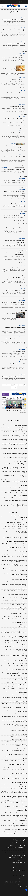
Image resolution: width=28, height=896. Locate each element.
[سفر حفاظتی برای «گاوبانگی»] (20, 144)
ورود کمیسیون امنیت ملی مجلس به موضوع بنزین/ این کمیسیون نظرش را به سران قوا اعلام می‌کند (14, 585)
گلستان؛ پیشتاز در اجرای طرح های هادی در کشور (15, 228)
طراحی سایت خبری (22, 889)
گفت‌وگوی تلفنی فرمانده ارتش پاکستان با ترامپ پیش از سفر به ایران (15, 458)
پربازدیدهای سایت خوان (14, 421)
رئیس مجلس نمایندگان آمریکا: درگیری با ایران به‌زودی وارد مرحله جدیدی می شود (14, 484)
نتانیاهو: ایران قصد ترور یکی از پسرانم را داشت (18, 519)
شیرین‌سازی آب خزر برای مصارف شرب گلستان (15, 290)
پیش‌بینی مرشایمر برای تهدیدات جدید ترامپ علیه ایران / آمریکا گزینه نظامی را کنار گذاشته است (14, 649)
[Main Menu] (25, 6)
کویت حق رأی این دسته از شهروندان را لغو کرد (18, 490)
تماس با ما (23, 868)
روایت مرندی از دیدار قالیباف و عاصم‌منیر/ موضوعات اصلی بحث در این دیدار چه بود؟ (14, 516)
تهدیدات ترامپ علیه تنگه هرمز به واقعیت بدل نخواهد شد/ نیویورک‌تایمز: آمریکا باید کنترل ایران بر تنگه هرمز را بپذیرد (15, 525)
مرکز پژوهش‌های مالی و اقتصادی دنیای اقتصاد (16, 857)
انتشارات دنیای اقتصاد (21, 853)
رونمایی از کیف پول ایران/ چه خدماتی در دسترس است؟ (16, 646)
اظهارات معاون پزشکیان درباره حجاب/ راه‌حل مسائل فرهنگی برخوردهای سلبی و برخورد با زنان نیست (15, 573)
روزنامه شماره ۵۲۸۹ (22, 104)
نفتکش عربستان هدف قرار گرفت (21, 588)
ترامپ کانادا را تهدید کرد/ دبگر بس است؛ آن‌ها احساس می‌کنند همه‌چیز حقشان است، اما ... (15, 538)
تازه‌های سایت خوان (14, 513)
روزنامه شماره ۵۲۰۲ (22, 361)
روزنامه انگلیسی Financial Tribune (18, 862)
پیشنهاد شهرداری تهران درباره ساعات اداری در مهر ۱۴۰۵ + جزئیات (14, 535)
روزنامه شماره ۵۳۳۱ (22, 41)
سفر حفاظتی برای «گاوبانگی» (19, 147)
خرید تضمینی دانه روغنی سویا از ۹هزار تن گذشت (9, 69)
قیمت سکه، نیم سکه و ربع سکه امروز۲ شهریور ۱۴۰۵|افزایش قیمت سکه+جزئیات (14, 601)
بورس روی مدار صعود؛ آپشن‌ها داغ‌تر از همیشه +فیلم (17, 541)
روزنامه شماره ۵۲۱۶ (22, 300)
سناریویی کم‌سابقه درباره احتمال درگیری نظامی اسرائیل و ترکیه (15, 481)
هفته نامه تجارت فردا (21, 847)
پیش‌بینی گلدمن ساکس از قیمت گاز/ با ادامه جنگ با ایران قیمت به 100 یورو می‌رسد (14, 803)
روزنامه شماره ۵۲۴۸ (22, 238)
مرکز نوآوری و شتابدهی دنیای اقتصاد (18, 855)
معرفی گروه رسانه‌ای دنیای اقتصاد (18, 842)
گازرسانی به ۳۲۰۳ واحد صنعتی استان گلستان (15, 267)
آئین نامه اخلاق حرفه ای (20, 878)
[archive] (6, 882)
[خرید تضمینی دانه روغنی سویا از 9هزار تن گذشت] (20, 68)
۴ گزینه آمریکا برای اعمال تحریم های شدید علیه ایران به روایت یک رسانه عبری (14, 475)
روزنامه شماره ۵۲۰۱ (22, 374)
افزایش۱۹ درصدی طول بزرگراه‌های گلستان (16, 364)
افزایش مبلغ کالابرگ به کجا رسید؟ (20, 495)
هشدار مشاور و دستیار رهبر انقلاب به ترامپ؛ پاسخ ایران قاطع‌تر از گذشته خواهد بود (14, 544)
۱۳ (6, 385)
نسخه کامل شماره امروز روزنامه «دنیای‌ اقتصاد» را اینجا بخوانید (15, 411)
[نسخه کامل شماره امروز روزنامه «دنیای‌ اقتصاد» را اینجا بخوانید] (14, 400)
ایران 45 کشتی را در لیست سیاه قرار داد (19, 782)
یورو (14, 2)
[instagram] (22, 882)
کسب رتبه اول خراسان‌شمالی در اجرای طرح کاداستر (14, 339)
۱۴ (3, 385)
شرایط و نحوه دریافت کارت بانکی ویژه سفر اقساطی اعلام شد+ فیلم (14, 479)
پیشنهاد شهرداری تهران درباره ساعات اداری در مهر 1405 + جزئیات (14, 695)
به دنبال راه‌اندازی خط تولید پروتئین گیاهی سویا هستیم (13, 19)
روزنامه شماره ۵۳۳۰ (22, 53)
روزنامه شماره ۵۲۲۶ (22, 288)
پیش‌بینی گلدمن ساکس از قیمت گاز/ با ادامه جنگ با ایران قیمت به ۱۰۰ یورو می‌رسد (14, 643)
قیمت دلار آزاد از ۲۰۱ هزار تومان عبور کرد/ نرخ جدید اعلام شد (15, 497)
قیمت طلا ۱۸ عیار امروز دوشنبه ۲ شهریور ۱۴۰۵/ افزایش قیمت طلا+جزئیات (15, 610)
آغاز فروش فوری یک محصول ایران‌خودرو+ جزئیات (17, 594)
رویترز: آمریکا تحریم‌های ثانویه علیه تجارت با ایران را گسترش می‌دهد (14, 616)
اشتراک (12, 868)
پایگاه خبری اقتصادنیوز (10, 847)
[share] (11, 882)
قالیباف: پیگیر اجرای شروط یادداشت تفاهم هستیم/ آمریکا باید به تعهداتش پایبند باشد (15, 531)
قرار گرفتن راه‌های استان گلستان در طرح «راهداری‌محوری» (13, 376)
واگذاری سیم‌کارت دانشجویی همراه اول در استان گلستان (13, 157)
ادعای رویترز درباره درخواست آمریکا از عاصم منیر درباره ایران (15, 554)
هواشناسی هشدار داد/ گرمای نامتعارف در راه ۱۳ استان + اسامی (15, 451)
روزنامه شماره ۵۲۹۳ (22, 90)
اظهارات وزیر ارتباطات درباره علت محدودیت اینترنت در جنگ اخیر (15, 528)
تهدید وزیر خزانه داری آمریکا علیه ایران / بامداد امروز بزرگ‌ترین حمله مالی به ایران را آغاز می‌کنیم (15, 424)
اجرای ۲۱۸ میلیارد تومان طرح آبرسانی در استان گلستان (13, 302)
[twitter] (19, 882)
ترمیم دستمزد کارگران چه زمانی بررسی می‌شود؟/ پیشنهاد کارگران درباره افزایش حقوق (15, 625)
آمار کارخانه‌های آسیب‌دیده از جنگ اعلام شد (19, 570)
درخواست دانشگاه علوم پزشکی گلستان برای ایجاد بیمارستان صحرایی (15, 241)
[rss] (14, 882)
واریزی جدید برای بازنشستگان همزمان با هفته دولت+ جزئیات (15, 607)
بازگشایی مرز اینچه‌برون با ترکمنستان (17, 106)
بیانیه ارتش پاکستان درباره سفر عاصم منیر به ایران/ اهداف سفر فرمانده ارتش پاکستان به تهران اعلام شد (15, 436)
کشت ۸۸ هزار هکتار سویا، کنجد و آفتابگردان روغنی (14, 169)
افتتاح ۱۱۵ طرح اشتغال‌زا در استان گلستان (16, 203)
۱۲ (9, 385)
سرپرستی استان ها (21, 870)
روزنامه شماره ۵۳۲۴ (12, 66)
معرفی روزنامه (22, 875)
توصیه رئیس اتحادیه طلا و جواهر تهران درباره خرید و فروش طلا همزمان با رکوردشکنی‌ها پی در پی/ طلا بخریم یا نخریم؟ (14, 637)
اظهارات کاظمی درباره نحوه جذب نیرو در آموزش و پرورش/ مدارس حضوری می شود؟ (14, 472)
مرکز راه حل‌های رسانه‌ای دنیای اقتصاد (18, 860)
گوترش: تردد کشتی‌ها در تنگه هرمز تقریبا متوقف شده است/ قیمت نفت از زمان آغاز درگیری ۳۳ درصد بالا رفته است (14, 561)
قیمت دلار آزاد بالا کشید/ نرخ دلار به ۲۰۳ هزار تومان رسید (16, 669)
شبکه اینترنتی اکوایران (11, 845)
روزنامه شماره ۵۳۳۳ (22, 17)
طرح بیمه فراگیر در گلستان (19, 55)
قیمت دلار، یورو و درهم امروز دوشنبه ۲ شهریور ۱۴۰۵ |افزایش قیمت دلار (15, 597)
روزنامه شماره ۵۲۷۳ (22, 178)
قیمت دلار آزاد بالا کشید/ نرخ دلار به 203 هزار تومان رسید (16, 829)
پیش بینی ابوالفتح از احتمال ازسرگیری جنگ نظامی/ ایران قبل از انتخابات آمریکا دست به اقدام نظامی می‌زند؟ (15, 464)
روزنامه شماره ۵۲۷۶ (4, 167)
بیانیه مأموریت (14, 875)
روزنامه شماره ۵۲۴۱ (22, 265)
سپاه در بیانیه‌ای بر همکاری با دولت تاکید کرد (18, 628)
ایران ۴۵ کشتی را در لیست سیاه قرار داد (19, 622)
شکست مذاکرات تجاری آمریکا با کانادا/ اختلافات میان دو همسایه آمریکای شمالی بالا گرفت (15, 551)
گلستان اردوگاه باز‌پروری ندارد (19, 351)
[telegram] (16, 882)
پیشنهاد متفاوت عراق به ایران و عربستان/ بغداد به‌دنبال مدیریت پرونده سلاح (15, 454)
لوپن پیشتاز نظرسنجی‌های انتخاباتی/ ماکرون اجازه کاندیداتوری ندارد (14, 582)
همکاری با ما (13, 870)
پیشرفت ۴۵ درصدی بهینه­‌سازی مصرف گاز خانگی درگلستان (15, 119)
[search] (2, 6)
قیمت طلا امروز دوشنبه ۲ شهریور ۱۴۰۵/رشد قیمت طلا (16, 604)
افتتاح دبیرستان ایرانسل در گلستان (18, 133)
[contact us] (9, 882)
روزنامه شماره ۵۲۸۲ (22, 116)
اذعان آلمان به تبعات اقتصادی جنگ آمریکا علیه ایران (17, 522)
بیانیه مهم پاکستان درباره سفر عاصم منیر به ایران (17, 663)
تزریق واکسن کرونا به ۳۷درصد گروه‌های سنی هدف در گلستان (14, 192)
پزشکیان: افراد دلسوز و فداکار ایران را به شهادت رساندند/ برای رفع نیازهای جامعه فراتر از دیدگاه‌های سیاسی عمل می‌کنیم (14, 672)
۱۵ (15, 387)
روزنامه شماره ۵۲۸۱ (22, 130)
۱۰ (14, 385)
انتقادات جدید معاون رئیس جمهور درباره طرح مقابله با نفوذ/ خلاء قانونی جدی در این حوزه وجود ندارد (14, 565)
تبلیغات (17, 868)
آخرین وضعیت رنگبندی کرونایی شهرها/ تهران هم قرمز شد (9, 314)
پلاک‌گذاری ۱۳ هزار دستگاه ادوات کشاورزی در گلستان (14, 215)
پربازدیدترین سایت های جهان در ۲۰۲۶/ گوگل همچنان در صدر (15, 547)
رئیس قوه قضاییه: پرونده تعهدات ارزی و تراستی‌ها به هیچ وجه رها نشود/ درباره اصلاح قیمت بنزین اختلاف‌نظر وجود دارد (14, 666)
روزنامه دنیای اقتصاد (21, 845)
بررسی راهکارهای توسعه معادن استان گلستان (15, 43)
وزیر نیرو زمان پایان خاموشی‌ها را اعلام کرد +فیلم (17, 461)
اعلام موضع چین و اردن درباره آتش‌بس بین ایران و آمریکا (16, 640)
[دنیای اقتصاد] (13, 6)
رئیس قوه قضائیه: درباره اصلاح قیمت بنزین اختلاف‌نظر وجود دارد (14, 660)
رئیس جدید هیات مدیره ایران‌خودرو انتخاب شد (18, 577)
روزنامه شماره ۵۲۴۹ (22, 226)
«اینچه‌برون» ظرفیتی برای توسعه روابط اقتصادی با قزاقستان (14, 328)
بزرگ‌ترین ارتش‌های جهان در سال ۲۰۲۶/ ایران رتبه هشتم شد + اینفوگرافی (15, 432)
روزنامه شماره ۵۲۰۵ (22, 349)
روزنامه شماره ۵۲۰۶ (22, 325)
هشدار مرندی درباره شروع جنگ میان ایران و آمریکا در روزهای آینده (14, 448)
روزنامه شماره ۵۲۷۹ (13, 143)
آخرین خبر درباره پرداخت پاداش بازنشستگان (16, 277)
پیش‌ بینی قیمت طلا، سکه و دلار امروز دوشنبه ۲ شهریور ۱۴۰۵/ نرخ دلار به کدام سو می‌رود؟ (14, 428)
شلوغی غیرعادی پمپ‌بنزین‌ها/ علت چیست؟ (19, 613)
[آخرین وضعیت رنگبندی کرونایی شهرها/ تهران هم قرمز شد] (20, 315)
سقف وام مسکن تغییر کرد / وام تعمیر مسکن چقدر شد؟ (16, 493)
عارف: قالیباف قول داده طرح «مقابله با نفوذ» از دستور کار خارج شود (14, 568)
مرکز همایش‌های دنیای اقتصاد (9, 853)
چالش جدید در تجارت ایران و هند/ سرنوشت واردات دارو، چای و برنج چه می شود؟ (14, 557)
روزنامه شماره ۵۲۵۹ (22, 189)
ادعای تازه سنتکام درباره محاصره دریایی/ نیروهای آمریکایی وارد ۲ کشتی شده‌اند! (14, 501)
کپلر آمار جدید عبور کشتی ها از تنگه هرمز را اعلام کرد (17, 488)
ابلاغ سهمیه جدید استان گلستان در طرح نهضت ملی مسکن (14, 30)
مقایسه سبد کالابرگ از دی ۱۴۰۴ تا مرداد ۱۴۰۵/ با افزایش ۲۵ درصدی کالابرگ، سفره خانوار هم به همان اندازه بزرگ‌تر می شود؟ (14, 468)
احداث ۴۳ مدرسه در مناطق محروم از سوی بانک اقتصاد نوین (13, 93)
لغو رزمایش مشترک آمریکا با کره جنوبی (19, 579)
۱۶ (12, 387)
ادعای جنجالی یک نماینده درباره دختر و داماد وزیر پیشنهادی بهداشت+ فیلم (14, 253)
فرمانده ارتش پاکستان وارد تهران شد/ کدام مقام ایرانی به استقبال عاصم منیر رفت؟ (14, 440)
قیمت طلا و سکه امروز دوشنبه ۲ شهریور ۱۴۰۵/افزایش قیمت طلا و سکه (14, 619)
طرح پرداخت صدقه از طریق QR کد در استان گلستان (14, 180)
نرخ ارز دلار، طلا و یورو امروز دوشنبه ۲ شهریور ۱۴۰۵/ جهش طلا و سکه (14, 591)
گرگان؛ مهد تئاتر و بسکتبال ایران (18, 79)
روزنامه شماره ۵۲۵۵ (22, 213)
